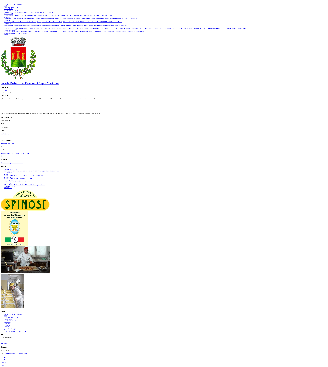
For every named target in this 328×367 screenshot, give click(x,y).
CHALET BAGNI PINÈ (160, 28)
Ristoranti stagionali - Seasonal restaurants (62, 31)
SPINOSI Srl (7, 183)
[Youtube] (4, 358)
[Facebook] (4, 356)
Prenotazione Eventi (116, 22)
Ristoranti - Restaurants (92, 31)
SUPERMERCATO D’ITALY (12, 180)
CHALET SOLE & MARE (228, 28)
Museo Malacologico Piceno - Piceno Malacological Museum (95, 15)
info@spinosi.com (6, 134)
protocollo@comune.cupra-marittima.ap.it (16, 353)
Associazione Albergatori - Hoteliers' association (113, 25)
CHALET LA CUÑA (214, 28)
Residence (30, 25)
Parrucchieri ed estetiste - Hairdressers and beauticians (33, 31)
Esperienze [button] (7, 17)
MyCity (4, 362)
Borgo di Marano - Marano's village (13, 15)
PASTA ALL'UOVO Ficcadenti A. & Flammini (17, 181)
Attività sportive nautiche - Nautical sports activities (35, 18)
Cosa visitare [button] (7, 14)
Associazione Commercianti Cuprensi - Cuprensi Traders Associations (126, 31)
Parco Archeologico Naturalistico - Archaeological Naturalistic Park (60, 15)
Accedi (6, 34)
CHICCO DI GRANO (10, 169)
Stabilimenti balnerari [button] (10, 27)
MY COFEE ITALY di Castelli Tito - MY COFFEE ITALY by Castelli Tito (24, 185)
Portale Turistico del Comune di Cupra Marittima (30, 83)
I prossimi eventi (8, 22)
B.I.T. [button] (5, 6)
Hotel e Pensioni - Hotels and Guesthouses (15, 25)
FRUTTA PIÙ (8, 188)
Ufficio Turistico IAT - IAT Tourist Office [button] (15, 33)
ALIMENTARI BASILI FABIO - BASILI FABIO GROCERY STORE (24, 175)
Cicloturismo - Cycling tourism (12, 18)
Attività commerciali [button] (9, 30)
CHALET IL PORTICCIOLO (69, 28)
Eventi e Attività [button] (8, 20)
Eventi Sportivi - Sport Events (45, 22)
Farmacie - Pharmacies (80, 31)
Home (5, 90)
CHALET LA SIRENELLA (27, 28)
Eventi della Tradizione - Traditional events (24, 22)
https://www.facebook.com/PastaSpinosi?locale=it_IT (15, 153)
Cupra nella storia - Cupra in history (45, 12)
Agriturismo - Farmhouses (84, 25)
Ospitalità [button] (7, 23)
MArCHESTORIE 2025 (104, 22)
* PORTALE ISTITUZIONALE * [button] (13, 4)
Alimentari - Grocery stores (11, 31)
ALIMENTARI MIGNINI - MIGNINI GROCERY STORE (20, 178)
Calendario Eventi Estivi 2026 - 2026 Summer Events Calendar (80, 22)
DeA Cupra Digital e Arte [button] (11, 7)
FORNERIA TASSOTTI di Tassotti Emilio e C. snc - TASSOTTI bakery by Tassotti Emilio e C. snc (31, 171)
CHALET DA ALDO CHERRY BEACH (89, 28)
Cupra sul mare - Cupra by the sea (33, 15)
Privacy (3, 341)
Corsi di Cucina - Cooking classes (127, 18)
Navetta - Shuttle (57, 22)
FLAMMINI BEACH (242, 28)
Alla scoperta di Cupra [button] (10, 10)
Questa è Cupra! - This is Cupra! (27, 12)
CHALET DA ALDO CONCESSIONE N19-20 (139, 28)
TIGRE (6, 174)
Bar (49, 31)
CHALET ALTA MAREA (42, 28)
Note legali (4, 343)
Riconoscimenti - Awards (11, 12)
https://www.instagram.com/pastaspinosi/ (12, 163)
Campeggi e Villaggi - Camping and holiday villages (62, 25)
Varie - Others (103, 31)
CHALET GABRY (55, 28)
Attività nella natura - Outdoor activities (79, 18)
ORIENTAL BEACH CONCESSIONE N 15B (195, 28)
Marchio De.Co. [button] (8, 9)
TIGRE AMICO (8, 177)
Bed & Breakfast (95, 25)
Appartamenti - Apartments (40, 25)
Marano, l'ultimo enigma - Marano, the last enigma (104, 18)
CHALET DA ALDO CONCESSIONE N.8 (113, 28)
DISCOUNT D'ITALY (10, 186)
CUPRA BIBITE (8, 172)
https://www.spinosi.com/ (7, 143)
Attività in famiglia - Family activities (59, 18)
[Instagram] (4, 359)
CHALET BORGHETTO (174, 28)
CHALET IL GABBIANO (11, 28)
